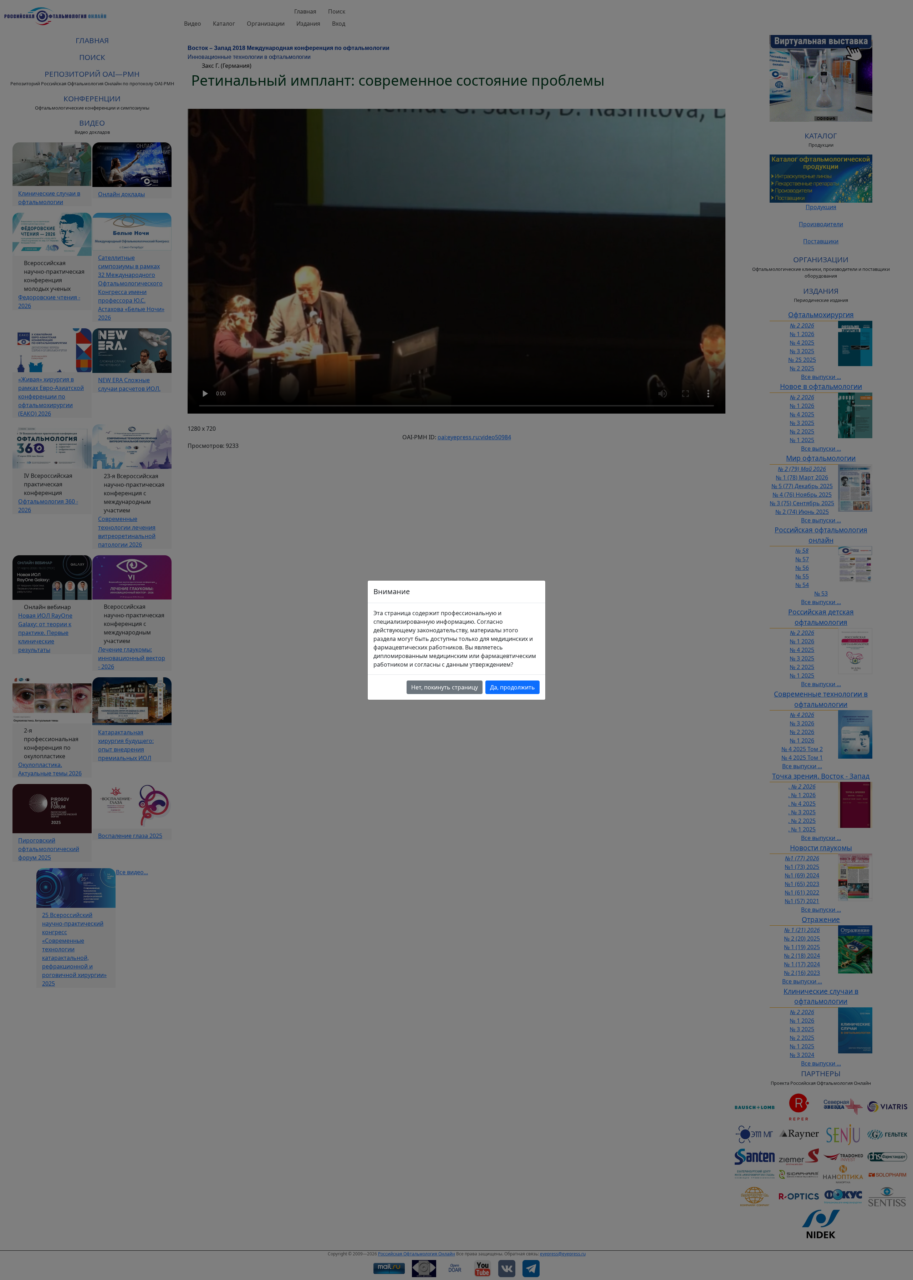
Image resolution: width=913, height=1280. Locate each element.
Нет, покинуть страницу (444, 687)
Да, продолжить (512, 687)
